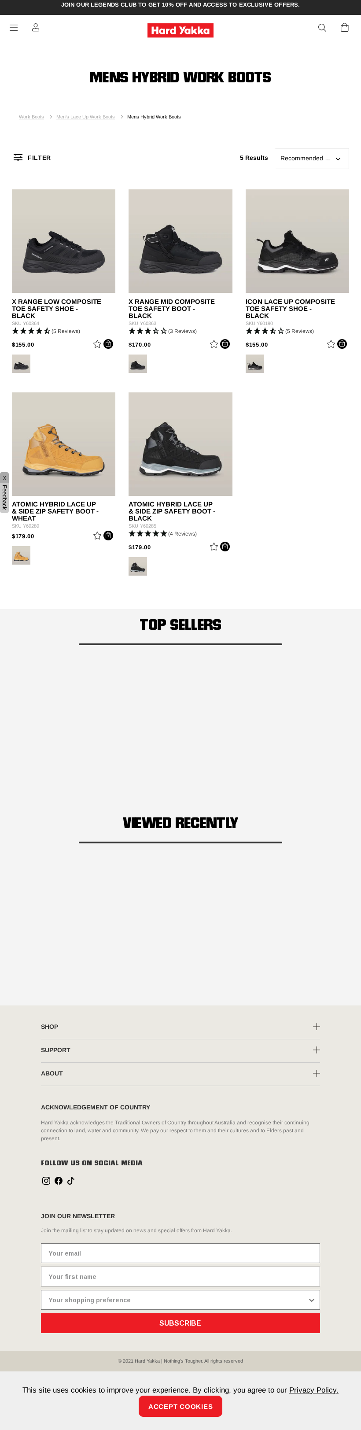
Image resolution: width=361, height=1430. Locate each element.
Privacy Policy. (314, 1390)
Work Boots (31, 116)
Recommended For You (313, 158)
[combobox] (177, 1299)
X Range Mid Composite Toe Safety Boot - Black (172, 308)
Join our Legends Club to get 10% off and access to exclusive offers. (180, 5)
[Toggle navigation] (13, 28)
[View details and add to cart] (108, 344)
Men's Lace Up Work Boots (85, 116)
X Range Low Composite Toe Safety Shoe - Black (56, 308)
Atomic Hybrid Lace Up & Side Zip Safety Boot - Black (172, 511)
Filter (39, 157)
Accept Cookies (180, 1406)
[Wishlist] (97, 345)
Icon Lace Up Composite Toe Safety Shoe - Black (290, 308)
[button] (322, 28)
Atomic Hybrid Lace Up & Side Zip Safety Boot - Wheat (55, 511)
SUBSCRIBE (180, 1323)
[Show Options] (311, 1299)
